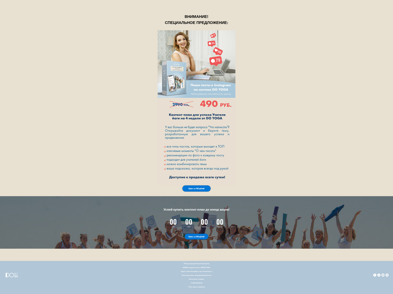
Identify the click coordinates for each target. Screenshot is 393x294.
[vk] (378, 276)
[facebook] (374, 276)
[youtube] (387, 276)
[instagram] (383, 276)
